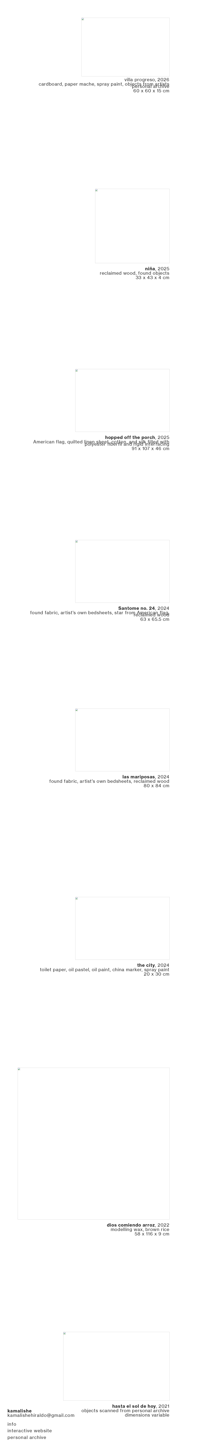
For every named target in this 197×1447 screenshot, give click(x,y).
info (12, 1424)
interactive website (30, 1430)
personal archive (27, 1437)
